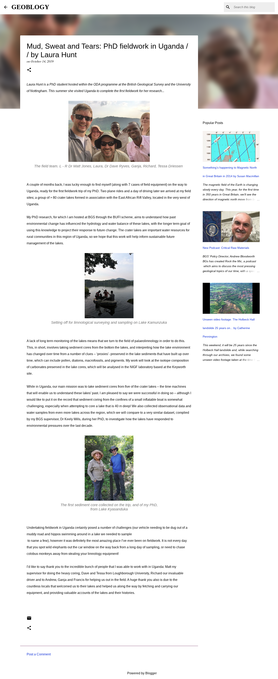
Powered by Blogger (141, 673)
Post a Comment (39, 654)
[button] (29, 70)
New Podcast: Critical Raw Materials (226, 247)
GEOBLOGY (30, 7)
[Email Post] (29, 619)
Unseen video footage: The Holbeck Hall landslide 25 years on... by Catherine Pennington (229, 328)
